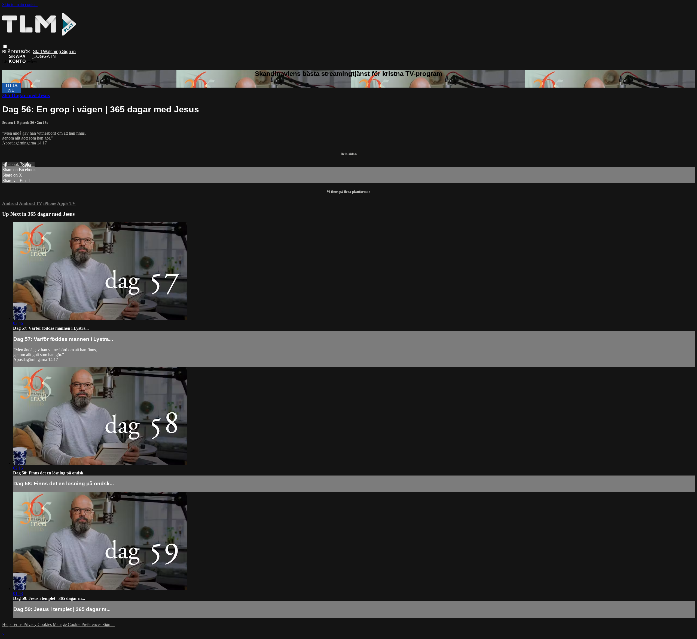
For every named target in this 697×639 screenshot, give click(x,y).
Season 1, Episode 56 (18, 123)
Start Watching (47, 51)
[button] (5, 46)
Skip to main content (20, 4)
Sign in (69, 51)
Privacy (30, 624)
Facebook (11, 164)
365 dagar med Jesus (51, 214)
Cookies (45, 624)
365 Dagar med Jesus (26, 95)
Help (7, 624)
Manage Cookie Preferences (77, 624)
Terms (17, 624)
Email (30, 164)
